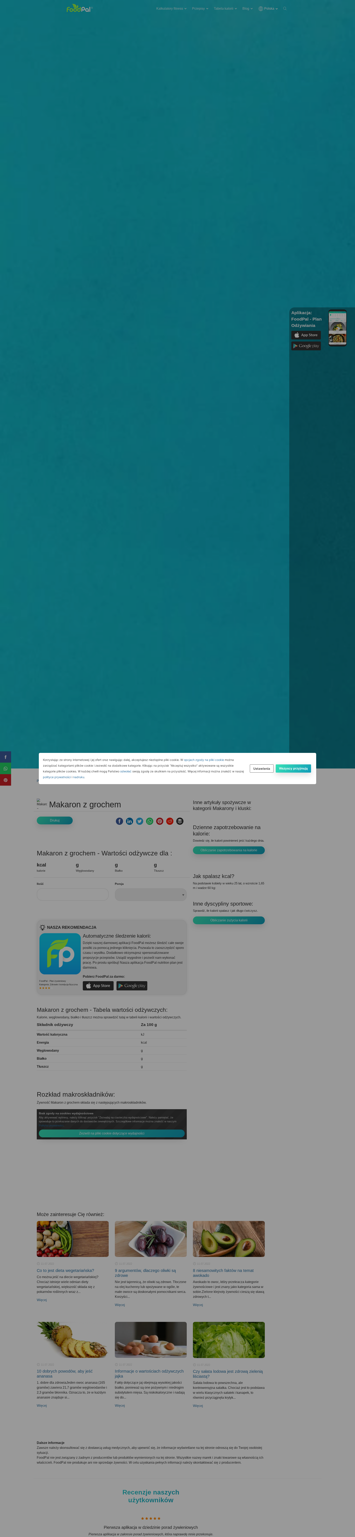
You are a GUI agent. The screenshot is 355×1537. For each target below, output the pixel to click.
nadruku (78, 777)
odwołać (125, 771)
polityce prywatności (57, 777)
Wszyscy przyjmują (293, 768)
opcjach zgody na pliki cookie (204, 760)
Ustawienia (261, 769)
